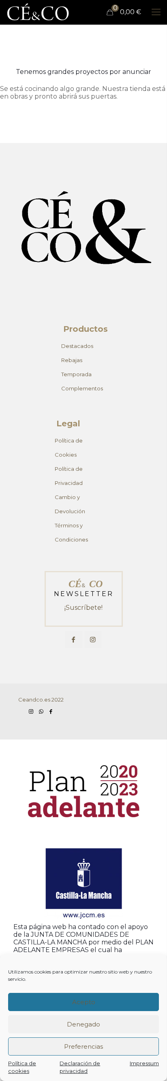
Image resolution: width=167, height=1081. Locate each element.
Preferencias (83, 1046)
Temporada (76, 374)
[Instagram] (31, 711)
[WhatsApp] (41, 711)
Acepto (83, 1002)
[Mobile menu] (156, 12)
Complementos (82, 388)
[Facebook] (50, 711)
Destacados (77, 346)
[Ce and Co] (38, 12)
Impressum (144, 1063)
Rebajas (71, 360)
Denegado (83, 1024)
